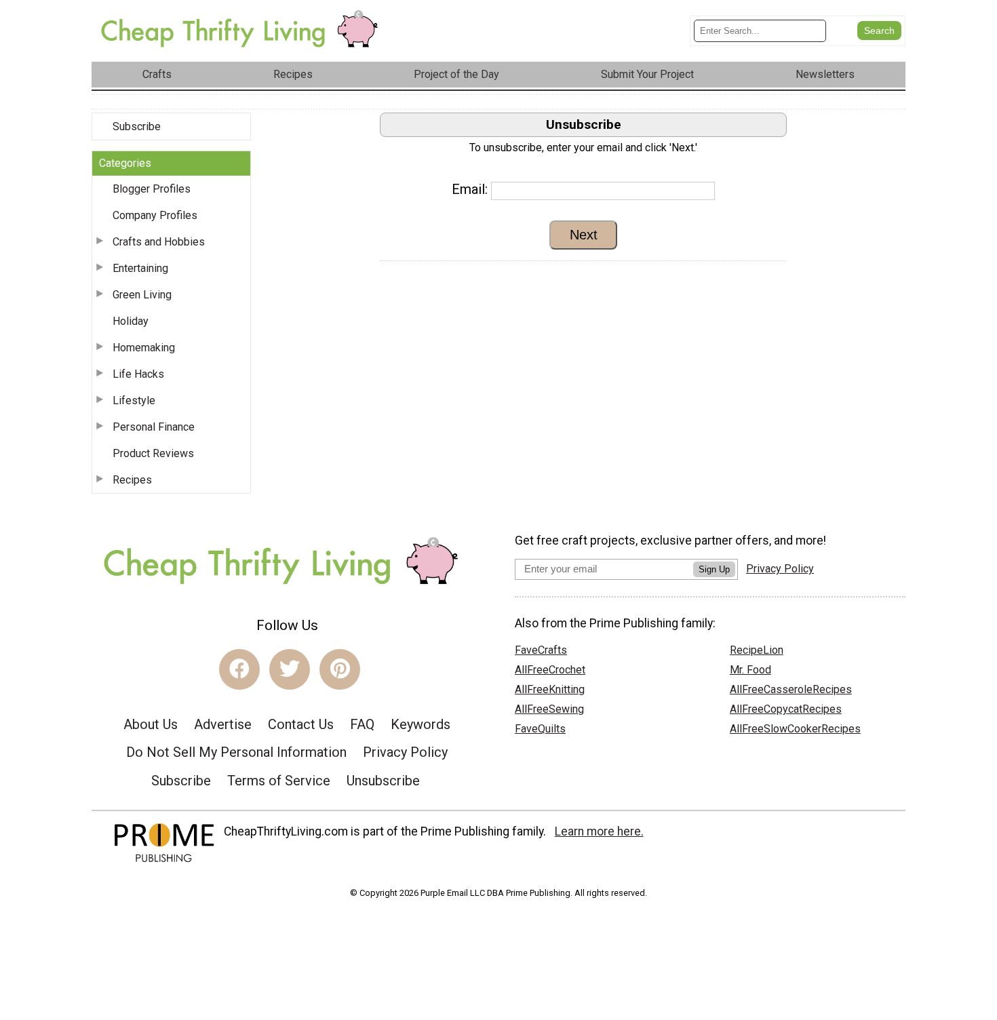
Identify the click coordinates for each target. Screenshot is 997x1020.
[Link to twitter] (289, 669)
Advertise (223, 724)
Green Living (142, 294)
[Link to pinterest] (339, 669)
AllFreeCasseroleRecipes (791, 689)
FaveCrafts (541, 650)
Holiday (131, 321)
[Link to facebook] (239, 669)
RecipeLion (756, 650)
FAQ (362, 724)
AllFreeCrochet (550, 669)
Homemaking (144, 347)
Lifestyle (134, 400)
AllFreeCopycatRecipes (786, 709)
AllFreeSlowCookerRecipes (795, 728)
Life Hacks (138, 374)
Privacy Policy (405, 752)
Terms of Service (278, 780)
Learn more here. (599, 831)
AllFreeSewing (549, 709)
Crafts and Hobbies (159, 241)
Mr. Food (750, 669)
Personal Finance (154, 426)
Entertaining (140, 268)
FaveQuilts (540, 728)
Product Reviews (153, 453)
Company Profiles (155, 215)
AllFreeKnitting (550, 689)
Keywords (420, 724)
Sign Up (714, 569)
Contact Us (301, 724)
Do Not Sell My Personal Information (236, 752)
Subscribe (137, 126)
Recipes (132, 479)
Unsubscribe (383, 780)
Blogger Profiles (152, 188)
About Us (150, 724)
